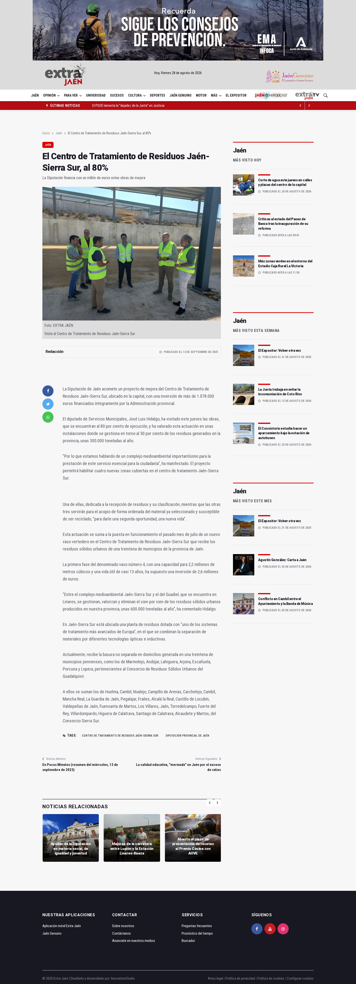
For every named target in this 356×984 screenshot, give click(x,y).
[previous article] (309, 105)
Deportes (157, 95)
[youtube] (270, 928)
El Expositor (236, 95)
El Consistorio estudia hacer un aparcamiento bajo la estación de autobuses (284, 433)
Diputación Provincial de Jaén (187, 735)
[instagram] (283, 928)
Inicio (46, 133)
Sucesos (117, 95)
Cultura (135, 95)
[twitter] (48, 404)
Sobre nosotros (123, 926)
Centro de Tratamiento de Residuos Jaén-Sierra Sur (120, 735)
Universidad (96, 95)
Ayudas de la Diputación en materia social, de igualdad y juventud (71, 848)
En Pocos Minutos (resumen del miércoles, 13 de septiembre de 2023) (80, 767)
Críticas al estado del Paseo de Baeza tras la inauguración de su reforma (283, 223)
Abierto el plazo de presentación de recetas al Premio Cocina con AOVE (193, 846)
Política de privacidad (240, 978)
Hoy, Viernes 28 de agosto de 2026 (178, 73)
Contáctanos (121, 933)
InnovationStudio (123, 978)
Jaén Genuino (181, 95)
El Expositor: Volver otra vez (279, 350)
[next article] (300, 105)
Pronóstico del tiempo (197, 933)
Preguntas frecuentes (197, 926)
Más (214, 95)
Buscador (188, 940)
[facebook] (48, 391)
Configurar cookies (300, 978)
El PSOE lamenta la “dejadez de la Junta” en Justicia (128, 105)
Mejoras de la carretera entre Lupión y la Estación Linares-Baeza (132, 848)
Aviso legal (215, 978)
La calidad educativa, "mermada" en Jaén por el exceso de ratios (178, 767)
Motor (201, 95)
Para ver (71, 95)
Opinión (49, 95)
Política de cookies (270, 978)
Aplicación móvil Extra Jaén (61, 926)
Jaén (35, 95)
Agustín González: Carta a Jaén (282, 560)
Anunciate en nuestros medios (133, 940)
